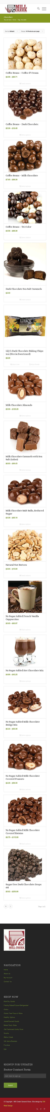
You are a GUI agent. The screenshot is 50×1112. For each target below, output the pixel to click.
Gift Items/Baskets (10, 1041)
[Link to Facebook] (41, 1109)
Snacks (6, 1033)
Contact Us (8, 981)
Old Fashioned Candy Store (13, 1029)
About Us (7, 973)
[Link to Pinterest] (44, 1109)
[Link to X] (37, 1109)
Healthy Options (9, 1017)
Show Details (35, 364)
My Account (8, 977)
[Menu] (43, 9)
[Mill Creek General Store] (21, 9)
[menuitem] (37, 9)
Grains (6, 1009)
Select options (26, 83)
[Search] (37, 9)
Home (6, 969)
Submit (10, 1085)
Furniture (7, 1045)
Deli (5, 1049)
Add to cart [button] (15, 364)
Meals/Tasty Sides (10, 1025)
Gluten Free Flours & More (13, 1013)
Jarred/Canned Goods (11, 1021)
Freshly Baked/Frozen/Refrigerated (16, 1005)
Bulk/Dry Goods (9, 1001)
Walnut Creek (8, 1037)
